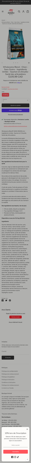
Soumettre (15, 451)
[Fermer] (27, 429)
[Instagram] (15, 457)
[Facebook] (12, 457)
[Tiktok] (18, 457)
